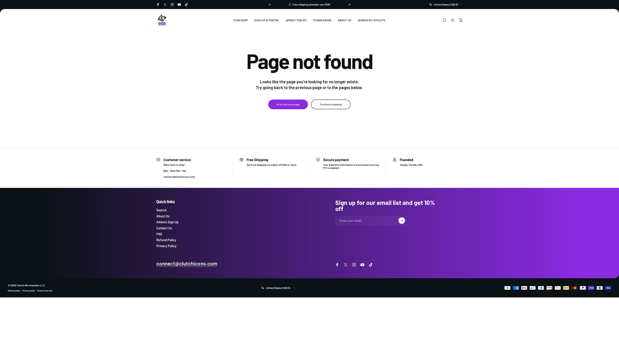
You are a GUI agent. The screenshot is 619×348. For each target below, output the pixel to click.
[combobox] (446, 4)
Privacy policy (28, 290)
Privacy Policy (166, 246)
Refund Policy (166, 240)
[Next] (349, 4)
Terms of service (44, 290)
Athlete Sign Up (167, 222)
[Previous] (269, 4)
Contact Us (164, 228)
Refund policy (14, 290)
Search (161, 210)
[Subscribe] (401, 220)
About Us (162, 216)
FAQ (159, 234)
